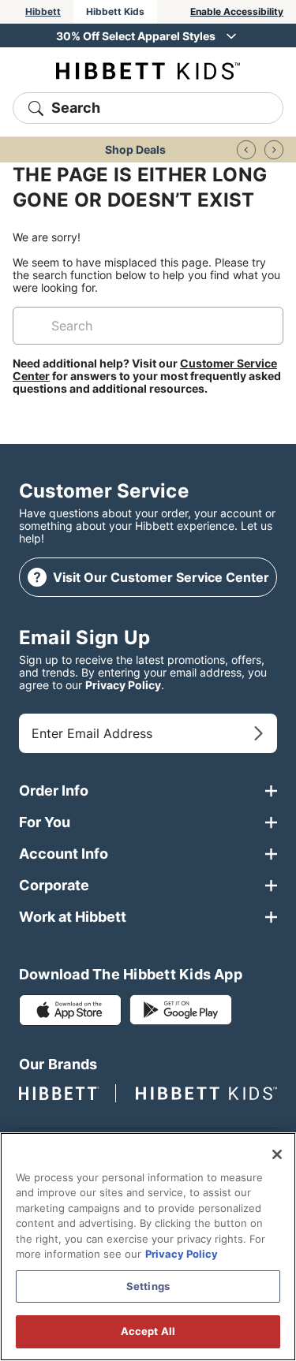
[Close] (277, 1154)
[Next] (273, 149)
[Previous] (246, 149)
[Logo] (148, 70)
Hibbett (43, 11)
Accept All (148, 1331)
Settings (148, 1286)
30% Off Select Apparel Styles (135, 36)
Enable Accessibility (236, 11)
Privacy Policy (123, 685)
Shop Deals (135, 149)
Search (75, 107)
